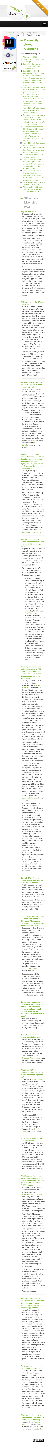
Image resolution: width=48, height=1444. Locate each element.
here (42, 1429)
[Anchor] (39, 48)
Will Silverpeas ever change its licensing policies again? (34, 183)
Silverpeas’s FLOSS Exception (33, 1194)
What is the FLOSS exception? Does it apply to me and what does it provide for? (34, 149)
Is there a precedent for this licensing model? (33, 155)
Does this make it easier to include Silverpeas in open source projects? (32, 66)
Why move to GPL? (30, 57)
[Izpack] (9, 68)
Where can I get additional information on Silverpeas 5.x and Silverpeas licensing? (33, 189)
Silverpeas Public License (31, 1058)
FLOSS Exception (28, 968)
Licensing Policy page (30, 798)
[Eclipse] (9, 55)
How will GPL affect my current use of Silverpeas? (34, 144)
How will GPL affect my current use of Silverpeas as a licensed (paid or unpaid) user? (34, 89)
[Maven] (9, 62)
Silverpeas (8, 33)
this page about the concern (32, 531)
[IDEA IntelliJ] (9, 43)
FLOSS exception (31, 613)
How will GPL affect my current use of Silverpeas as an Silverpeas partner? (34, 110)
